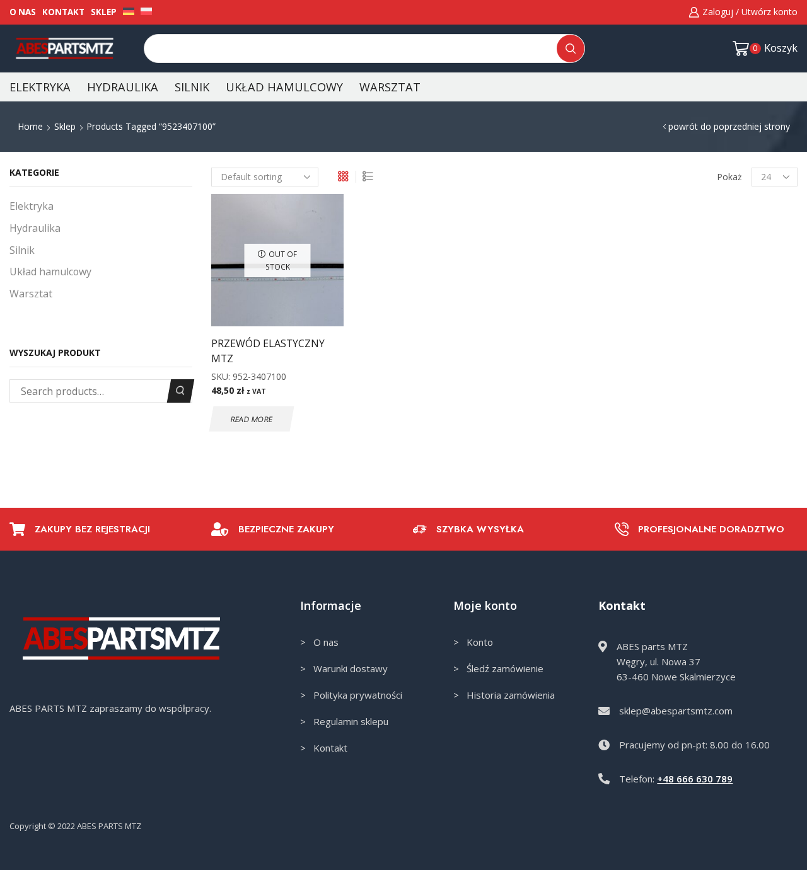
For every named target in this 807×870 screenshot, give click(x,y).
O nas (22, 12)
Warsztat (390, 86)
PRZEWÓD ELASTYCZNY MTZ (268, 350)
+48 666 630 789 (695, 778)
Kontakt (63, 12)
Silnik (192, 86)
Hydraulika (122, 86)
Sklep (104, 12)
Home (30, 126)
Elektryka (40, 86)
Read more (251, 419)
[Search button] (570, 48)
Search (181, 391)
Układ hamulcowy (284, 86)
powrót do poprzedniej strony (729, 126)
